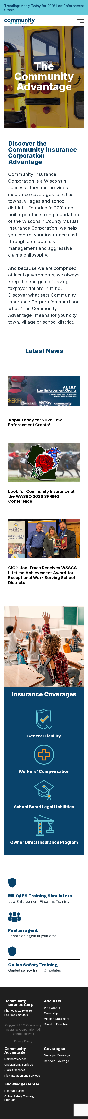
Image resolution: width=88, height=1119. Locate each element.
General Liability (44, 736)
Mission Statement (56, 1018)
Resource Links (14, 1091)
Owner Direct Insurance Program (44, 842)
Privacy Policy (23, 1041)
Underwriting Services (18, 1064)
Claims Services (14, 1070)
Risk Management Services (22, 1075)
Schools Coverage (56, 1061)
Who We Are (52, 1007)
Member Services (15, 1059)
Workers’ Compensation (44, 771)
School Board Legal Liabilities (44, 806)
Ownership (51, 1013)
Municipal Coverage (57, 1055)
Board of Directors (56, 1024)
